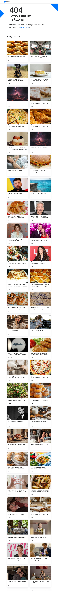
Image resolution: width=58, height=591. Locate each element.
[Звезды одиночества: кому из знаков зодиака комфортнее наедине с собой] (40, 531)
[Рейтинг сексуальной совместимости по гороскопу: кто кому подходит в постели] (40, 325)
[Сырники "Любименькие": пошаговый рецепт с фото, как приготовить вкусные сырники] (17, 211)
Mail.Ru (2, 590)
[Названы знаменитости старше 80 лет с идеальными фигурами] (40, 211)
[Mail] (5, 1)
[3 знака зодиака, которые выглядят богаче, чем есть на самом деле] (17, 531)
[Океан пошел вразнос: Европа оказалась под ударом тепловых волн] (40, 188)
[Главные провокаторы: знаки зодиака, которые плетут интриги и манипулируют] (40, 553)
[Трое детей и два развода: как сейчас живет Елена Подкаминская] (17, 234)
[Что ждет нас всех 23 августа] (40, 143)
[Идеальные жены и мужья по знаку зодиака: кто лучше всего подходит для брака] (17, 485)
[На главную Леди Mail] (8, 1)
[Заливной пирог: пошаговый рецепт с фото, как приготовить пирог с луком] (40, 165)
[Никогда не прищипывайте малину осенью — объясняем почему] (17, 394)
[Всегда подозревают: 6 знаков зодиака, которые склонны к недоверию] (17, 508)
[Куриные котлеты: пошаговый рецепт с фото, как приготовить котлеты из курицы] (40, 348)
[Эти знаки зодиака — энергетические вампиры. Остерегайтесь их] (17, 325)
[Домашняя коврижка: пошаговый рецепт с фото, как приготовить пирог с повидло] (17, 280)
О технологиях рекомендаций (32, 590)
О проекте (23, 590)
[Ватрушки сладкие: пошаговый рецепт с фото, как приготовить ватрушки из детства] (17, 302)
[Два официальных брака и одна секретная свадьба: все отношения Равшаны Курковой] (40, 257)
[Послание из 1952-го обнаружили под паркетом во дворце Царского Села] (40, 302)
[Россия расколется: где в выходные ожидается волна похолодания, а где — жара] (17, 74)
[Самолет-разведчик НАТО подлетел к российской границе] (17, 348)
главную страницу (24, 27)
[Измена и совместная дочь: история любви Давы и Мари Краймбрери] (40, 234)
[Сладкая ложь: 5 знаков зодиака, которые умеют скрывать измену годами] (17, 576)
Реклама (13, 590)
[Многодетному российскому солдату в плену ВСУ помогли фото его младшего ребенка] (40, 51)
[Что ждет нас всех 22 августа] (17, 97)
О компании (8, 590)
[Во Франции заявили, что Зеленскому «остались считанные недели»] (17, 188)
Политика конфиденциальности (46, 590)
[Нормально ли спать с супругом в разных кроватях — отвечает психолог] (40, 439)
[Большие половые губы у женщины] (17, 165)
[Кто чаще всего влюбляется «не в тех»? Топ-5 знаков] (40, 576)
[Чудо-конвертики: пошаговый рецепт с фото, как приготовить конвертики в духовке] (17, 51)
